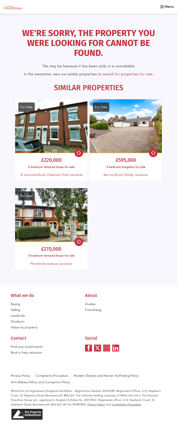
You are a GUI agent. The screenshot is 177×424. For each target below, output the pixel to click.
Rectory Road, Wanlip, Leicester (126, 175)
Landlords (18, 316)
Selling (15, 310)
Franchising (93, 310)
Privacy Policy (20, 376)
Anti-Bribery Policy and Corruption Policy (41, 382)
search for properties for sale (128, 74)
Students (17, 321)
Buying (15, 304)
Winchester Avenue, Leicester (51, 264)
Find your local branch (27, 347)
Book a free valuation (26, 352)
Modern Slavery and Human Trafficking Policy (106, 376)
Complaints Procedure (51, 376)
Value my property (24, 327)
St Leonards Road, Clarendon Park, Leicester (51, 175)
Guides (90, 304)
